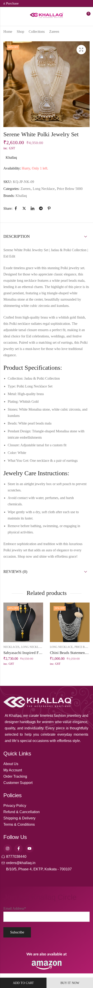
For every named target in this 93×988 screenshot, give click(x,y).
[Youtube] (29, 848)
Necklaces (11, 647)
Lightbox (81, 49)
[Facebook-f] (18, 848)
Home (7, 31)
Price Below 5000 (70, 189)
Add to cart (23, 983)
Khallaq (11, 157)
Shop (20, 31)
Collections (37, 31)
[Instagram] (7, 848)
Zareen (54, 31)
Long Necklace (44, 189)
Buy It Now (69, 983)
